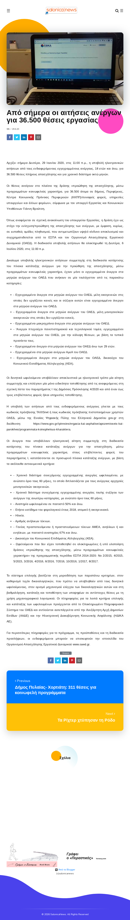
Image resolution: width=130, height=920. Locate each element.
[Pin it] (31, 137)
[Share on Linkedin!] (24, 137)
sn (8, 129)
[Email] (38, 137)
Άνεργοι (65, 653)
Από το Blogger (66, 869)
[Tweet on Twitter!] (17, 137)
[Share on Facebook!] (10, 137)
